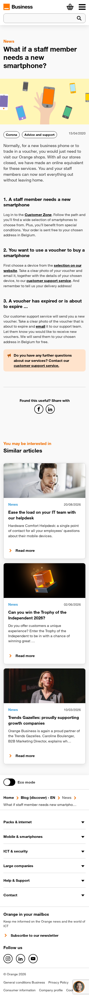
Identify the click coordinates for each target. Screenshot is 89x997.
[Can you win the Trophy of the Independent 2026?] (44, 580)
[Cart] (70, 7)
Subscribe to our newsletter (34, 935)
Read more (25, 550)
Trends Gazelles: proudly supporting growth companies (43, 720)
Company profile (51, 990)
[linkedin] (20, 958)
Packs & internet (17, 822)
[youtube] (33, 958)
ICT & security (15, 851)
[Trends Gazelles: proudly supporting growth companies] (44, 685)
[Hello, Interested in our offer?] (78, 986)
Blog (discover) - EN (38, 797)
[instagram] (8, 958)
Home (8, 797)
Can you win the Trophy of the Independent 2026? (37, 615)
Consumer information (19, 990)
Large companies (18, 865)
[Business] (82, 6)
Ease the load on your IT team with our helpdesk (42, 515)
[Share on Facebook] (38, 409)
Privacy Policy (58, 982)
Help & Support (16, 880)
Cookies (72, 990)
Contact (10, 895)
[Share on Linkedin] (50, 409)
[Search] (79, 18)
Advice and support (39, 135)
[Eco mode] (9, 782)
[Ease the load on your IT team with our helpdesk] (44, 480)
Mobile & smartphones (23, 836)
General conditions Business (24, 982)
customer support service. (36, 365)
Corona (11, 135)
